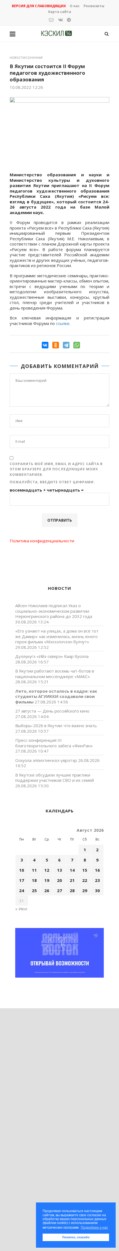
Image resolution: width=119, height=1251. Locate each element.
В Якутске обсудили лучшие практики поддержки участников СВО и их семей (54, 777)
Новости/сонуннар (26, 57)
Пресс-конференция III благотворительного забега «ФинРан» (54, 742)
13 (59, 870)
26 (46, 890)
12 (46, 870)
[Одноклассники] (55, 345)
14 (72, 870)
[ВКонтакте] (45, 345)
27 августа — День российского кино (52, 711)
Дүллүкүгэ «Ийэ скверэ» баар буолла (52, 656)
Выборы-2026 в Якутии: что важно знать (56, 725)
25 (34, 890)
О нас (75, 6)
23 (97, 880)
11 (34, 870)
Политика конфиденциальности (42, 540)
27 (59, 890)
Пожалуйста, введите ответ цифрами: (52, 482)
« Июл (21, 908)
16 (97, 870)
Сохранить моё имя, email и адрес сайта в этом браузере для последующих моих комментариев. (56, 469)
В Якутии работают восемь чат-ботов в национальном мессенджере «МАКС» (54, 673)
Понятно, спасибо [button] (76, 1237)
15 (84, 870)
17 (21, 880)
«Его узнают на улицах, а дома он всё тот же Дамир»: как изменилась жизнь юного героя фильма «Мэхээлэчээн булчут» (57, 636)
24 (21, 890)
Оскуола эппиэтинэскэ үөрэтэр (46, 760)
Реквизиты (94, 6)
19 (46, 880)
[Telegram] (66, 345)
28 (72, 890)
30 (97, 890)
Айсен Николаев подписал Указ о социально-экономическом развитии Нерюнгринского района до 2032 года (53, 611)
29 (84, 890)
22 (84, 880)
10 (21, 870)
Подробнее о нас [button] (94, 1227)
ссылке (62, 323)
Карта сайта (59, 11)
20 (59, 880)
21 (72, 880)
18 (34, 880)
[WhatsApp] (76, 345)
